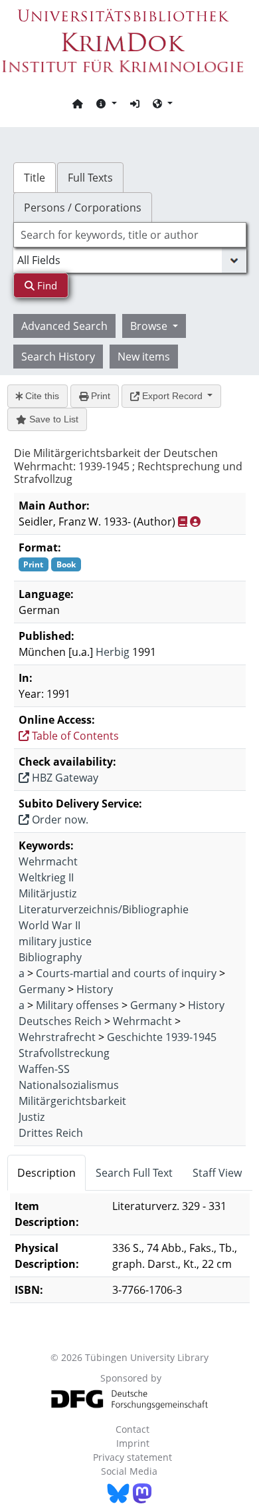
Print (99, 395)
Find (46, 285)
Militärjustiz (47, 893)
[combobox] (129, 234)
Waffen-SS (44, 1069)
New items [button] (144, 356)
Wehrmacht (48, 861)
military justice (55, 941)
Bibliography (50, 957)
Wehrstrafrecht (57, 1037)
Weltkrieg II (46, 877)
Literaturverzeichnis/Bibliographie (104, 909)
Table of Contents (74, 735)
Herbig (113, 652)
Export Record (172, 395)
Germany (42, 989)
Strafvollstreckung (64, 1053)
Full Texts (90, 177)
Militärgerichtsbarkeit (72, 1101)
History (94, 989)
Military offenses (77, 1005)
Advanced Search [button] (64, 326)
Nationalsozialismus (69, 1085)
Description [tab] (46, 1172)
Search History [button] (58, 356)
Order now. (58, 819)
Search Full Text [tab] (134, 1172)
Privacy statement (132, 1457)
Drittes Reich (51, 1133)
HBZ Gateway (63, 777)
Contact (132, 1429)
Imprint (132, 1443)
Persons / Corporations (82, 207)
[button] (106, 103)
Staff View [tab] (217, 1172)
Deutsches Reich (60, 1021)
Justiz (31, 1117)
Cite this (41, 395)
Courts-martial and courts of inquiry (126, 973)
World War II (49, 925)
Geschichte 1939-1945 (161, 1037)
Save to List (52, 419)
